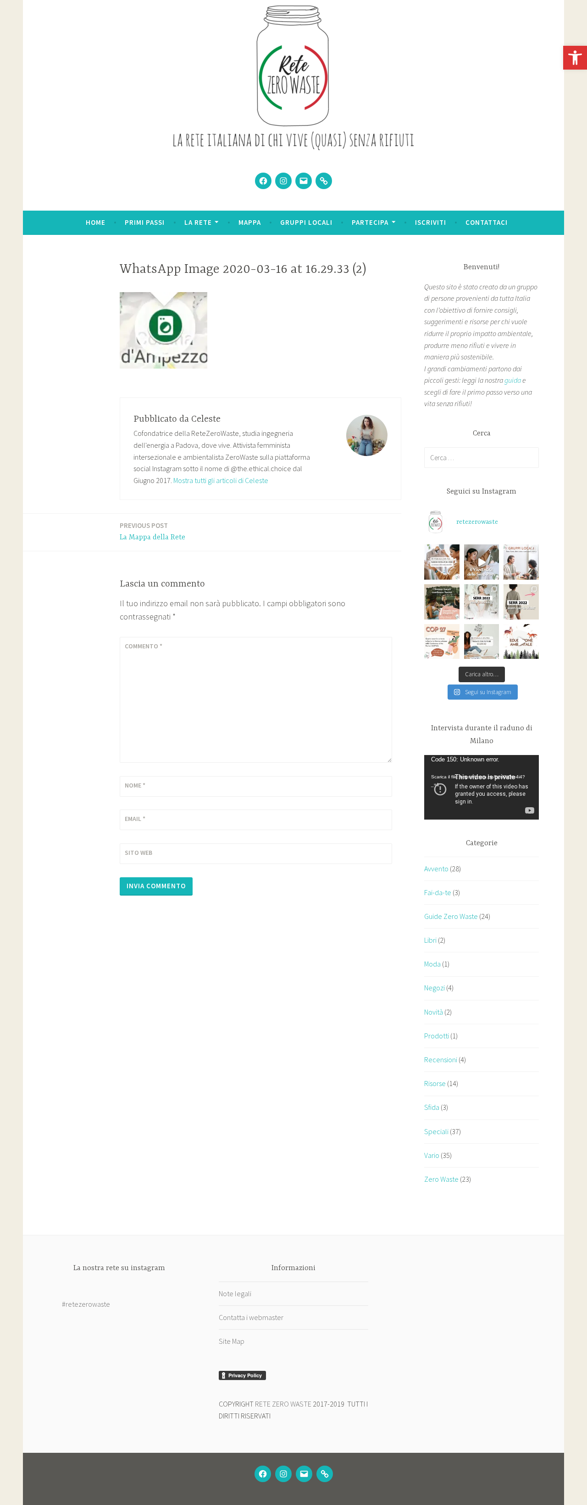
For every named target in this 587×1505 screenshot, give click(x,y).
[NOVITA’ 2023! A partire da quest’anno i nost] (442, 601)
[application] (481, 787)
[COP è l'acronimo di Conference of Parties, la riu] (442, 641)
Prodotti (436, 1035)
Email (135, 819)
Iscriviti (430, 222)
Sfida (431, 1107)
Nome (135, 785)
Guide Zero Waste (451, 916)
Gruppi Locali (306, 222)
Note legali (235, 1293)
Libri (430, 940)
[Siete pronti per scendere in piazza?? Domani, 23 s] (481, 641)
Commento (143, 646)
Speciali (436, 1131)
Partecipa (370, 222)
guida (512, 380)
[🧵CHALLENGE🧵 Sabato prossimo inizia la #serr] (521, 601)
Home (95, 222)
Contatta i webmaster (251, 1317)
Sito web (138, 852)
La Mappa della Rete (152, 531)
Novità (433, 1011)
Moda (432, 963)
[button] (575, 58)
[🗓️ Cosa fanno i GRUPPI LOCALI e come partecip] (521, 562)
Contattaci (486, 222)
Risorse (435, 1083)
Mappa (249, 222)
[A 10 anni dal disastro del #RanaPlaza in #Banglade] (442, 562)
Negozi (434, 987)
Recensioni (440, 1059)
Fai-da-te (437, 892)
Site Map (231, 1341)
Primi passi (145, 222)
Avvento (436, 868)
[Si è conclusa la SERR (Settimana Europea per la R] (481, 601)
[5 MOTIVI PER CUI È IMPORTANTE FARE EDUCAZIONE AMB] (521, 641)
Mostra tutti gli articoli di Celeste (220, 480)
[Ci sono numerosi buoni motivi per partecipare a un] (481, 562)
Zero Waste (441, 1179)
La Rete (198, 222)
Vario (431, 1155)
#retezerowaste (86, 1304)
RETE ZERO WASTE (283, 1403)
